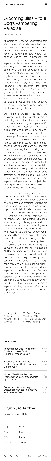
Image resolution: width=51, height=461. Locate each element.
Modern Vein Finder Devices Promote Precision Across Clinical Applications (21, 377)
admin (14, 34)
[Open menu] (45, 4)
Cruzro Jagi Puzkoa (14, 4)
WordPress (43, 456)
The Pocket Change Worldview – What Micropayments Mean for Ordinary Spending (34, 317)
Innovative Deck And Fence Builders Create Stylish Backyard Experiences (20, 364)
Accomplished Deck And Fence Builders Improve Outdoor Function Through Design (20, 351)
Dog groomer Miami (18, 251)
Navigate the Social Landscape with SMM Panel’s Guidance (11, 317)
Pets (20, 34)
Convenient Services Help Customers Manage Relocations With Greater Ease (20, 390)
